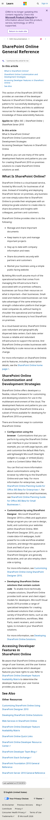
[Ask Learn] (41, 39)
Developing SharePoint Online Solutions (22, 715)
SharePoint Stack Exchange (16, 757)
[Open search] (38, 3)
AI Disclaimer (8, 805)
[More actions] (45, 39)
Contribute (7, 808)
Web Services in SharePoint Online (19, 720)
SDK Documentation (18, 39)
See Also (8, 86)
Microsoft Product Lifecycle (19, 17)
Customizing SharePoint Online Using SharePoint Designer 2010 (27, 572)
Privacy (18, 808)
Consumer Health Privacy (13, 812)
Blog (38, 805)
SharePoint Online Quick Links (17, 736)
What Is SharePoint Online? (16, 71)
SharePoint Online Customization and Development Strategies (21, 75)
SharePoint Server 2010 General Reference (23, 772)
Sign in (45, 3)
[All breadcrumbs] (4, 39)
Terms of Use (35, 812)
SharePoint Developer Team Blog (18, 751)
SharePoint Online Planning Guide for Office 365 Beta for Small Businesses (26, 501)
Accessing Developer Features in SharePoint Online (24, 81)
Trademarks (7, 816)
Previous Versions (25, 805)
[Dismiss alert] (47, 10)
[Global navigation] (2, 3)
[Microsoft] (25, 3)
